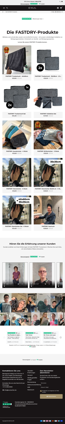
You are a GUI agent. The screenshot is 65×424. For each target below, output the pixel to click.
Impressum (30, 390)
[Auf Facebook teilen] (55, 11)
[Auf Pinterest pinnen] (58, 11)
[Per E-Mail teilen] (62, 11)
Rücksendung (31, 382)
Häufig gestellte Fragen (32, 378)
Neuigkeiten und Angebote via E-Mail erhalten (50, 391)
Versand (29, 375)
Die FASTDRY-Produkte (11, 11)
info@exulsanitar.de (9, 390)
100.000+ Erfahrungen (31, 371)
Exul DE (12, 420)
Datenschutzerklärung (34, 384)
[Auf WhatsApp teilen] (60, 11)
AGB (28, 387)
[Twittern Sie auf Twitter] (57, 11)
